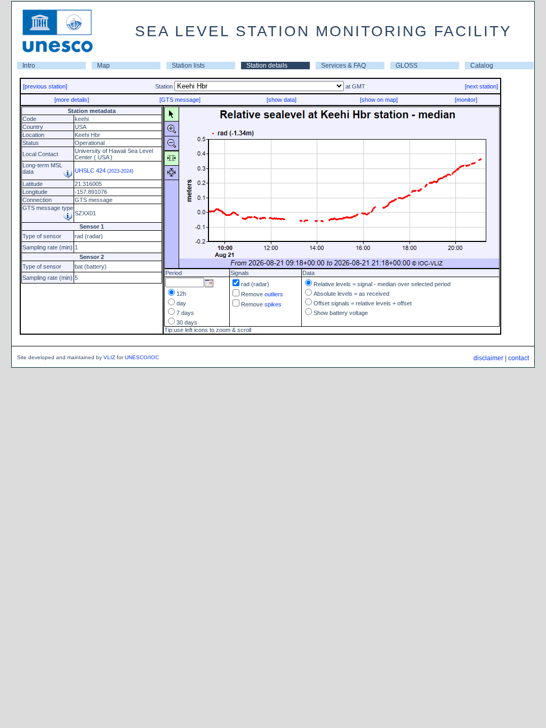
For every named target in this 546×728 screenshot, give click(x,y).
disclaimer (488, 358)
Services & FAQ (343, 65)
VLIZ (109, 357)
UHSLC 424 (104, 170)
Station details (266, 65)
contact (518, 358)
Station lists (188, 65)
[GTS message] (179, 99)
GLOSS (406, 65)
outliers (273, 294)
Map (103, 65)
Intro (28, 65)
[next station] (481, 86)
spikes (273, 304)
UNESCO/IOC (142, 357)
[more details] (71, 99)
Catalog (481, 65)
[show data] (281, 99)
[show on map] (379, 99)
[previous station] (45, 86)
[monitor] (466, 99)
